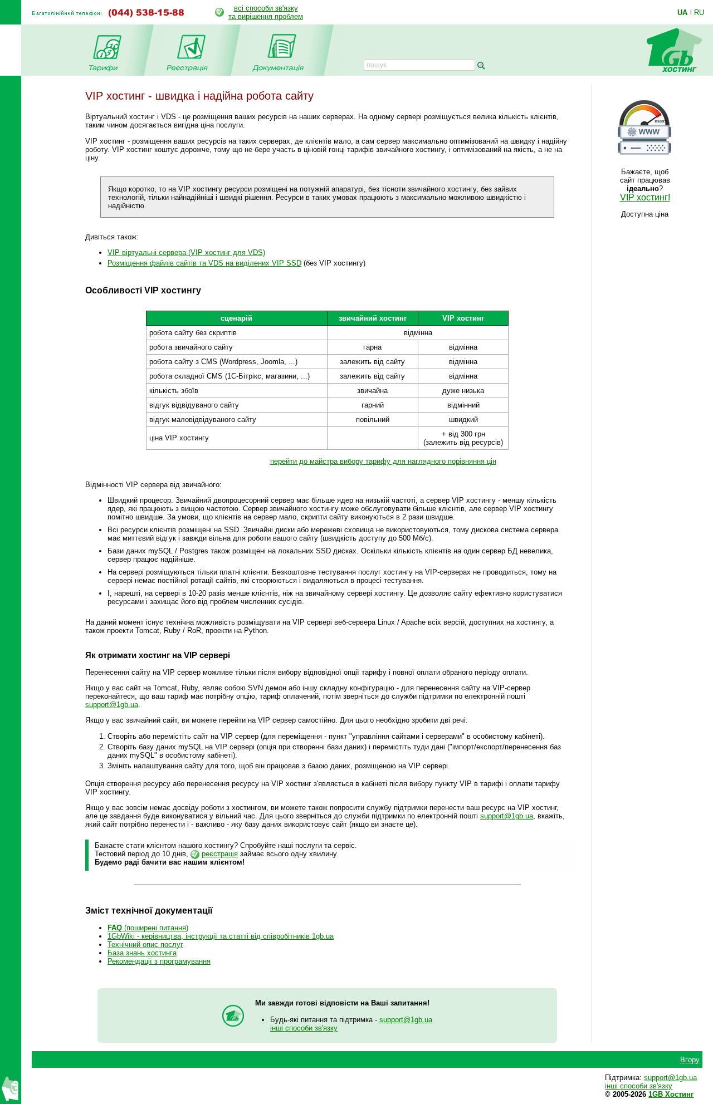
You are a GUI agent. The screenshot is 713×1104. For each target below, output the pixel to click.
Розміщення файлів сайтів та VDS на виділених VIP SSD (204, 263)
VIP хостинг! (645, 197)
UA (682, 12)
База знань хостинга (142, 953)
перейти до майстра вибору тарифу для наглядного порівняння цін (383, 461)
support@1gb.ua (111, 704)
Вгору (690, 1060)
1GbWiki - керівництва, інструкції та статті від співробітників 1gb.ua (221, 936)
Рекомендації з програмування (159, 961)
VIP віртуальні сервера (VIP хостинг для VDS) (186, 252)
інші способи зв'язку (304, 1028)
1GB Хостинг (671, 1094)
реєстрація (220, 854)
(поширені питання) (148, 928)
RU (699, 12)
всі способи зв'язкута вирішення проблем (265, 12)
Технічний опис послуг (145, 944)
